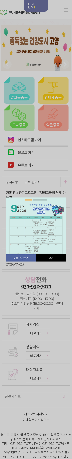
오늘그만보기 (21, 258)
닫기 (51, 258)
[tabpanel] (36, 239)
